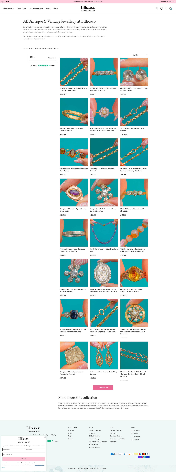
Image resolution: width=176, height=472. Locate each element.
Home (25, 48)
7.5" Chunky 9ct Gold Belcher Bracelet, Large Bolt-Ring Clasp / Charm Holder (103, 330)
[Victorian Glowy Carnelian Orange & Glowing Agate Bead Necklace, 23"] (134, 233)
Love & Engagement (36, 8)
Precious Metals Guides (117, 439)
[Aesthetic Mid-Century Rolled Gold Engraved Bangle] (74, 112)
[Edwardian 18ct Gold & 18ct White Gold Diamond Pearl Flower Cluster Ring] (104, 112)
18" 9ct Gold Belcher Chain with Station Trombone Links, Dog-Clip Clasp (133, 169)
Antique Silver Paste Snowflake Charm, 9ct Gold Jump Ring (103, 210)
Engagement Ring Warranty (98, 441)
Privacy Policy (93, 444)
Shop (30, 48)
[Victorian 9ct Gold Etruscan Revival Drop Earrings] (104, 355)
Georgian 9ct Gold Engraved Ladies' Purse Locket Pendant (72, 373)
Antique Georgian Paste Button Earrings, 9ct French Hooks (134, 89)
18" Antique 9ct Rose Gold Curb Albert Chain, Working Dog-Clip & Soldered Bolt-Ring (133, 374)
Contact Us (7, 1)
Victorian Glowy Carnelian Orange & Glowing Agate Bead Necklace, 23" (132, 250)
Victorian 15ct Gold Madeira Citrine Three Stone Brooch (74, 169)
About (55, 8)
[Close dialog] (45, 437)
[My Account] (166, 8)
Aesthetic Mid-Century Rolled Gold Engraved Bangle (72, 129)
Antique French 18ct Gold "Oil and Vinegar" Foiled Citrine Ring (131, 290)
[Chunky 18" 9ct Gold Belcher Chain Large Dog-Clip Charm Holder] (74, 72)
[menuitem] (8, 8)
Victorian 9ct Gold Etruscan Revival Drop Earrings (103, 373)
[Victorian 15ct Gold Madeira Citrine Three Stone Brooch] (74, 152)
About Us (71, 430)
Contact (70, 433)
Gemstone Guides (115, 436)
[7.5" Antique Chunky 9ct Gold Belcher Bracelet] (104, 152)
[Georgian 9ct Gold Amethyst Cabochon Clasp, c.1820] (74, 192)
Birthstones (113, 441)
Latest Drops (21, 8)
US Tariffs (92, 433)
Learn (48, 8)
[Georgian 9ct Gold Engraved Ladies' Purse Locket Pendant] (74, 355)
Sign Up (23, 459)
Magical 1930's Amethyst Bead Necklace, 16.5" (104, 250)
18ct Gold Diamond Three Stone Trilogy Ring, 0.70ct (133, 210)
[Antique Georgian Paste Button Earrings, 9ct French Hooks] (134, 72)
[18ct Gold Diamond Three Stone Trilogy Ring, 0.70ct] (134, 192)
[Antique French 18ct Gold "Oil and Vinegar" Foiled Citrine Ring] (134, 273)
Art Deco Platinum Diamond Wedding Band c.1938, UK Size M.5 (72, 250)
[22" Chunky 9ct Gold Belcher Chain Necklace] (134, 112)
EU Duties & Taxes (94, 436)
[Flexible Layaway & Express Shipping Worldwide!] (88, 2)
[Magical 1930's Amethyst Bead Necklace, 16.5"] (104, 233)
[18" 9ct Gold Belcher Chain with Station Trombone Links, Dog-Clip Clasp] (134, 152)
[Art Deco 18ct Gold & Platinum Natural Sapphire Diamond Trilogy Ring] (74, 313)
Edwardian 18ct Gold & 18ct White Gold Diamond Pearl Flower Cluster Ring (103, 129)
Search (70, 439)
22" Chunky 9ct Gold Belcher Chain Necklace (132, 129)
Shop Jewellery (8, 8)
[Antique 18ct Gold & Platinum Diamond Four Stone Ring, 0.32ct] (104, 72)
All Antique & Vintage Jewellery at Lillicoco (46, 48)
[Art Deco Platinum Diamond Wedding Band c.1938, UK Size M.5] (74, 233)
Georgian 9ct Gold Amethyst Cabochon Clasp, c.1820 (73, 210)
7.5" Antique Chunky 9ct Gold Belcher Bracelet (102, 169)
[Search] (157, 8)
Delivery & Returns (95, 430)
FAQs (69, 436)
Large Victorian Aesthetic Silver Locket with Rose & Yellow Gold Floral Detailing (103, 290)
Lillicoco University (116, 430)
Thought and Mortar (101, 468)
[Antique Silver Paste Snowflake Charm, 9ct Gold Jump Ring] (104, 192)
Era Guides (113, 433)
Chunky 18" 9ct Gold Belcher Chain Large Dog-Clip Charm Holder (73, 89)
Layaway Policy (94, 439)
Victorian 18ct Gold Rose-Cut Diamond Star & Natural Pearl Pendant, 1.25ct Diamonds (133, 331)
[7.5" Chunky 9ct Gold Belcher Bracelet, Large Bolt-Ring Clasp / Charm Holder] (104, 313)
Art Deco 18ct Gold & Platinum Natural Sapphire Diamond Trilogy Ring (73, 330)
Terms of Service (94, 447)
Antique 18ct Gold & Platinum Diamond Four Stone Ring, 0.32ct (103, 89)
